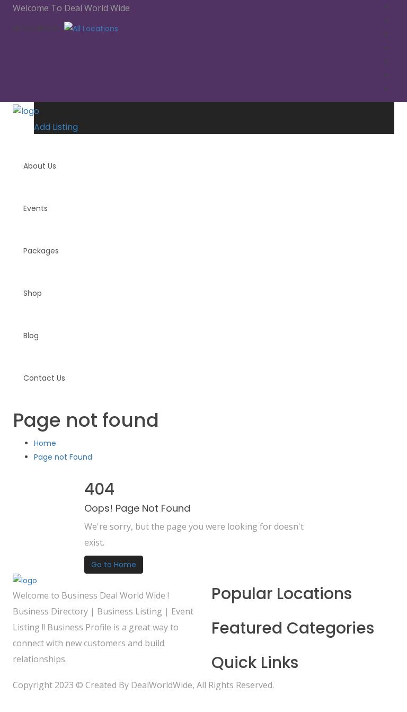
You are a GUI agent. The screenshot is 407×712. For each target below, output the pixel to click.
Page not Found (63, 457)
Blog (31, 335)
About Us (39, 166)
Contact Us (44, 378)
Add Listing (56, 127)
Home (45, 443)
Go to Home (113, 564)
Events (35, 208)
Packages (41, 250)
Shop (32, 293)
